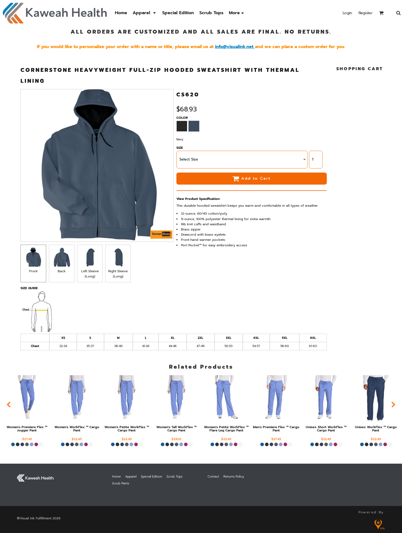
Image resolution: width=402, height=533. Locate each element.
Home (116, 476)
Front (33, 271)
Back (62, 271)
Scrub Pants (120, 483)
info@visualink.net (234, 46)
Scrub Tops (174, 476)
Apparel (130, 476)
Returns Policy (233, 476)
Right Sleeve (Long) (118, 274)
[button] (144, 13)
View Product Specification (198, 198)
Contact (213, 476)
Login (347, 13)
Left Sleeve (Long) (90, 274)
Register (365, 13)
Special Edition (151, 476)
